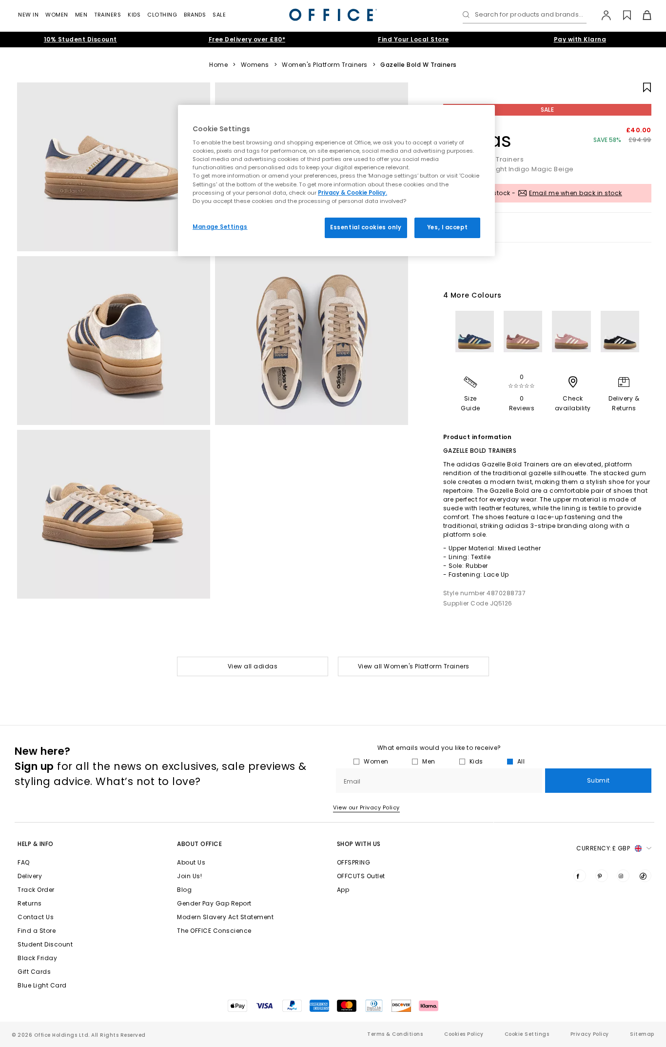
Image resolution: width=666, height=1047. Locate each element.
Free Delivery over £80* (247, 39)
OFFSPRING (354, 862)
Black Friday (37, 958)
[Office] (333, 15)
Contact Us (36, 917)
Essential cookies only (366, 227)
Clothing (162, 15)
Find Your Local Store (413, 39)
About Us (191, 862)
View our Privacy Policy (366, 807)
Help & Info (36, 844)
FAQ (24, 862)
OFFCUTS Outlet (361, 876)
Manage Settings (220, 227)
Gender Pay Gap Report (214, 903)
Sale (219, 15)
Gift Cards (34, 971)
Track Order (36, 890)
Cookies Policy (463, 1034)
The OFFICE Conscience (214, 930)
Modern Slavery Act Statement (225, 917)
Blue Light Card (42, 985)
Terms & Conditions (395, 1034)
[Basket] (641, 15)
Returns (30, 903)
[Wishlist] (621, 15)
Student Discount (45, 944)
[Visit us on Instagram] (623, 875)
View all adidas (253, 666)
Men (81, 15)
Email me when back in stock (575, 193)
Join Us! (189, 876)
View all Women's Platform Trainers (414, 666)
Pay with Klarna (580, 39)
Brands (195, 15)
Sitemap (642, 1034)
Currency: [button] (603, 848)
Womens (255, 65)
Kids (134, 15)
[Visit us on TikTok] (645, 875)
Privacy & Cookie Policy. (352, 193)
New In (28, 15)
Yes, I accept (447, 227)
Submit (598, 780)
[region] (336, 180)
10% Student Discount (80, 39)
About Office (199, 844)
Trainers (107, 15)
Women (56, 15)
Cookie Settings (527, 1034)
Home (218, 65)
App (343, 890)
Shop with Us (359, 844)
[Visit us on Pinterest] (601, 875)
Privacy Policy (589, 1034)
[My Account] (601, 15)
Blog (184, 890)
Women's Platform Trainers (325, 65)
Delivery (30, 876)
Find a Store (37, 930)
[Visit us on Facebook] (579, 875)
